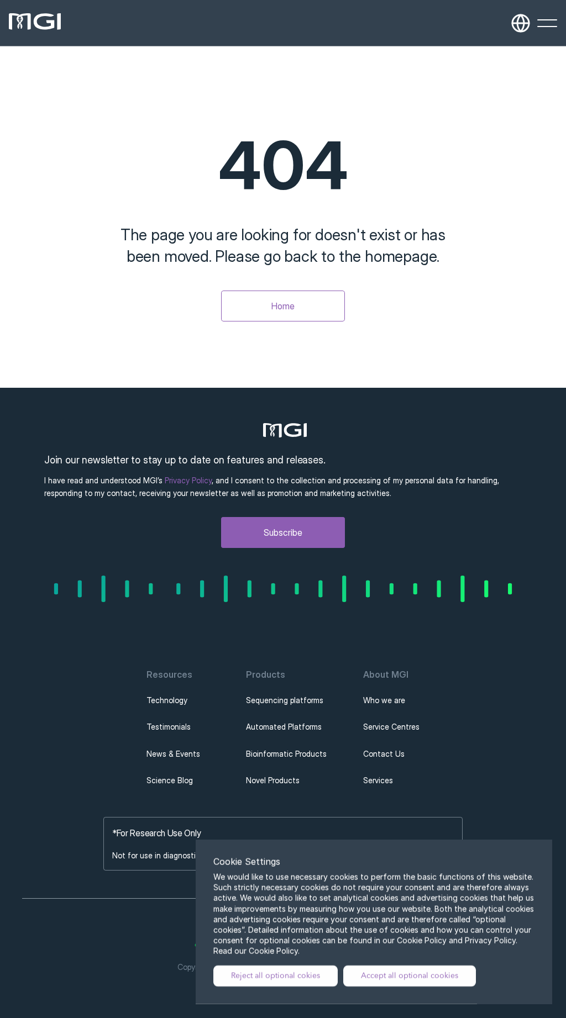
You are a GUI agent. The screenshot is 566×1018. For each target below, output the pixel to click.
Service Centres (391, 726)
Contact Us (384, 753)
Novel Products (273, 780)
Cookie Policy (273, 951)
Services (378, 780)
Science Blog (169, 780)
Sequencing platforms (284, 700)
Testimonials (168, 726)
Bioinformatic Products (286, 753)
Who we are (384, 700)
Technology (166, 700)
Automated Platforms (284, 726)
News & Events (173, 753)
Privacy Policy (188, 480)
